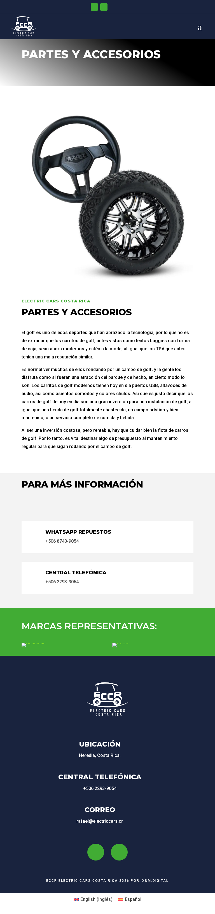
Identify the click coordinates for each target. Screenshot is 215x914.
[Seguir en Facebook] (94, 7)
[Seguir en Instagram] (104, 7)
